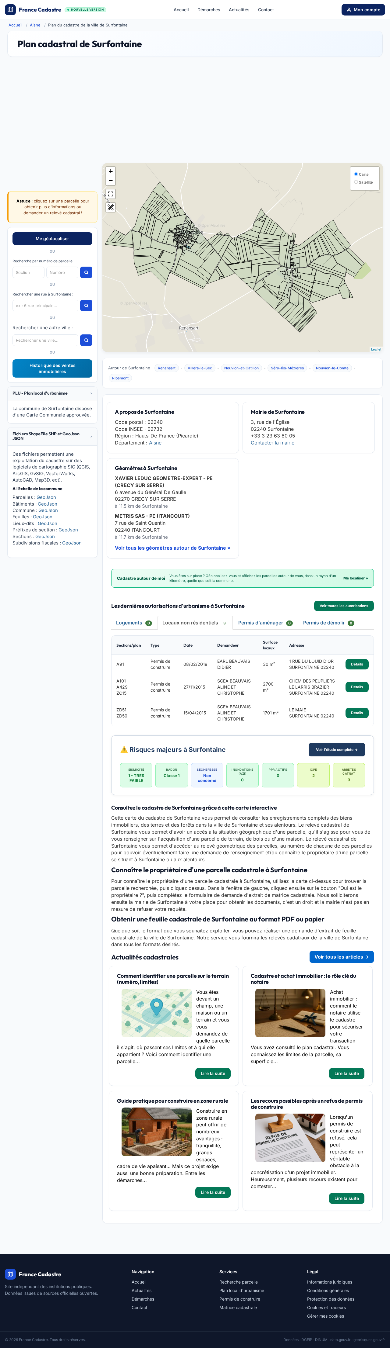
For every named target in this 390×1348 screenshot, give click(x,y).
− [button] (111, 180)
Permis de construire (239, 1298)
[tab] (52, 393)
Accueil (181, 9)
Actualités (239, 9)
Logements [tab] (133, 623)
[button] (52, 393)
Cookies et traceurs (326, 1307)
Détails (357, 664)
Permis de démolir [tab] (327, 623)
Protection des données (330, 1298)
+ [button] (111, 171)
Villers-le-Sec (200, 368)
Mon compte (367, 9)
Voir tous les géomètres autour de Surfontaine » (173, 548)
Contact (266, 9)
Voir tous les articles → (341, 957)
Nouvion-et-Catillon (241, 368)
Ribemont (120, 378)
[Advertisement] (195, 112)
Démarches (208, 9)
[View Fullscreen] (110, 194)
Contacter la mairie (272, 443)
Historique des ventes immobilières (53, 368)
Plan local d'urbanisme (241, 1290)
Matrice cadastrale (238, 1307)
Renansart (167, 368)
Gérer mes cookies (325, 1316)
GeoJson (46, 497)
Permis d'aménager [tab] (264, 623)
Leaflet (376, 349)
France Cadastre (61, 9)
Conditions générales (328, 1290)
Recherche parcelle (238, 1281)
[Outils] (110, 207)
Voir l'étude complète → (337, 749)
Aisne (35, 24)
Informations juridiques (329, 1281)
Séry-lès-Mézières (287, 368)
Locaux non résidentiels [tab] (194, 623)
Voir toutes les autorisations (344, 605)
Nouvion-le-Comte (332, 368)
